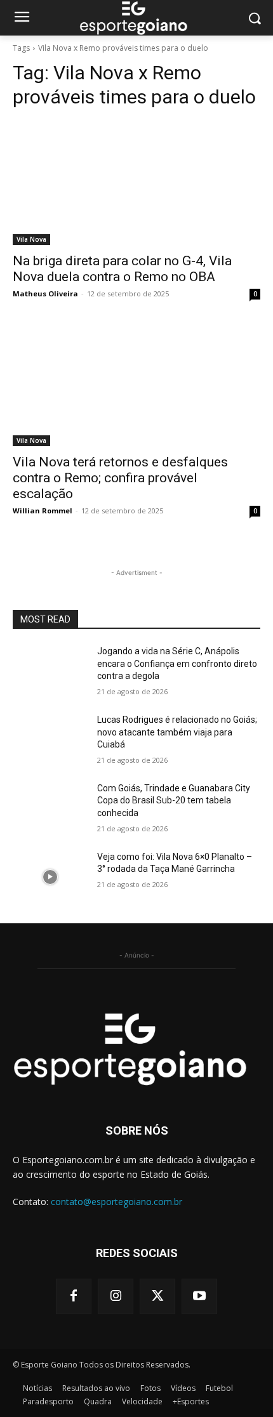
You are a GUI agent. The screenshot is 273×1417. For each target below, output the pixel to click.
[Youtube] (199, 1296)
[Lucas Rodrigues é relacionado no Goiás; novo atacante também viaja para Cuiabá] (50, 740)
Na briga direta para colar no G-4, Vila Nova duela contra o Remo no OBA (122, 268)
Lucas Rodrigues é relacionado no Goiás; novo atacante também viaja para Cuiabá (177, 732)
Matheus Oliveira (45, 293)
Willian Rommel (42, 510)
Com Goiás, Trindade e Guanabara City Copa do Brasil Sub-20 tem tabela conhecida (173, 800)
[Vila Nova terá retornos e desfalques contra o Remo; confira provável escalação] (136, 384)
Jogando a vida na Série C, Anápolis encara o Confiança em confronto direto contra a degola (177, 663)
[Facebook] (73, 1296)
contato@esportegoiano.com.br (116, 1202)
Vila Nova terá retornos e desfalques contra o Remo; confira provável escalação (120, 477)
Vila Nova (31, 239)
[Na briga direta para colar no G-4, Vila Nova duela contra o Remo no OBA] (136, 183)
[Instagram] (115, 1296)
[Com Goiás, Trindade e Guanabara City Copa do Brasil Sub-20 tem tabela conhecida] (50, 808)
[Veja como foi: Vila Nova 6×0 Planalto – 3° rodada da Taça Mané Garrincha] (50, 877)
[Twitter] (157, 1296)
